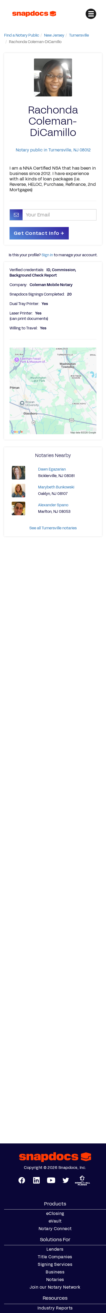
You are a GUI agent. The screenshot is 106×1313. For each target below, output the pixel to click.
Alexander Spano (53, 505)
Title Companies (55, 1256)
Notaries (55, 1279)
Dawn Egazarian (52, 469)
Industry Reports (55, 1308)
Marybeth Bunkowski (56, 487)
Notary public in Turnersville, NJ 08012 (53, 150)
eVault (55, 1221)
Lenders (55, 1249)
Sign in (47, 255)
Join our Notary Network (55, 1287)
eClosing (55, 1213)
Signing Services (55, 1264)
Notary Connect (55, 1228)
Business (55, 1272)
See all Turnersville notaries (53, 528)
